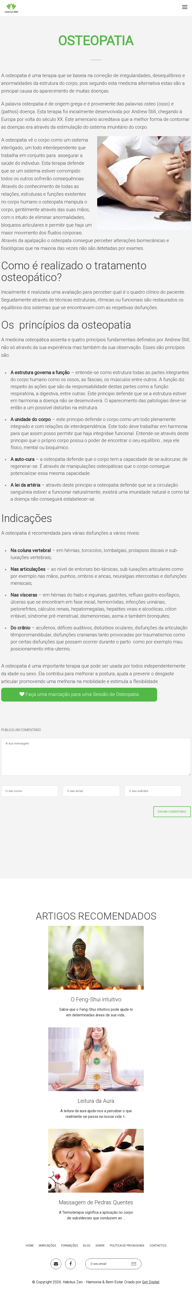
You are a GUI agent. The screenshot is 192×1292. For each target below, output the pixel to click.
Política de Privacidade (127, 1245)
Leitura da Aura (96, 1101)
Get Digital (150, 1282)
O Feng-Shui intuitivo (96, 999)
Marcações (47, 1245)
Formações (69, 1245)
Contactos (158, 1245)
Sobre (100, 1245)
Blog (86, 1245)
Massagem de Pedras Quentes (96, 1202)
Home (30, 1245)
